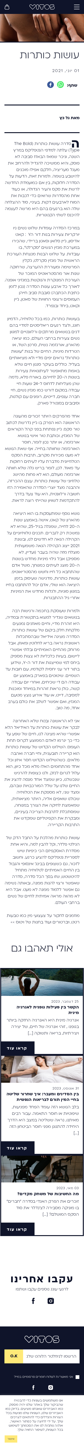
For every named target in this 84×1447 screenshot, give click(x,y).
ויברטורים (61, 922)
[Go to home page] (42, 7)
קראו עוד (17, 1048)
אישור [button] (10, 1439)
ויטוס (20, 922)
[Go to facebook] (33, 1301)
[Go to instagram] (51, 1301)
